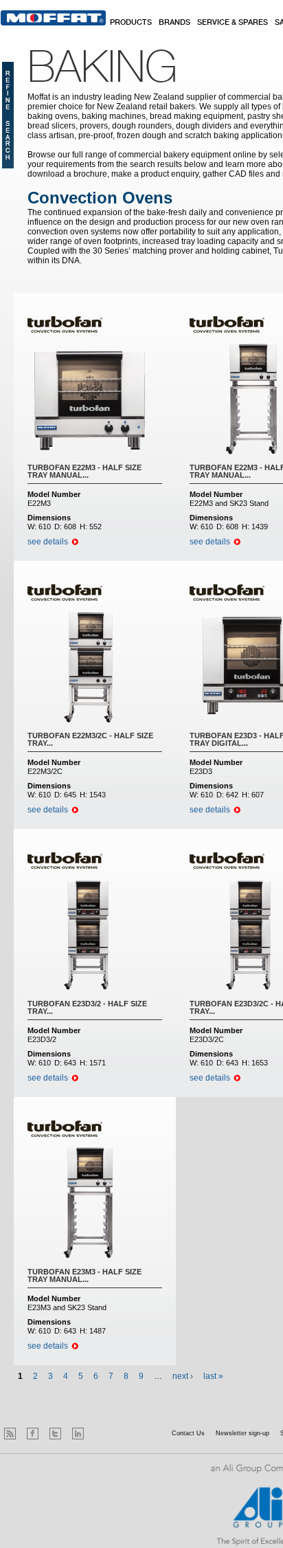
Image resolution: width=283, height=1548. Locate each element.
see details (47, 541)
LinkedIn (78, 1433)
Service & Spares (232, 23)
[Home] (53, 17)
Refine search (8, 115)
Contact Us (188, 1433)
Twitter (55, 1433)
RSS (10, 1433)
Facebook (32, 1433)
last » (213, 1376)
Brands (174, 23)
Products (131, 23)
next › (182, 1376)
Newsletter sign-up (242, 1433)
